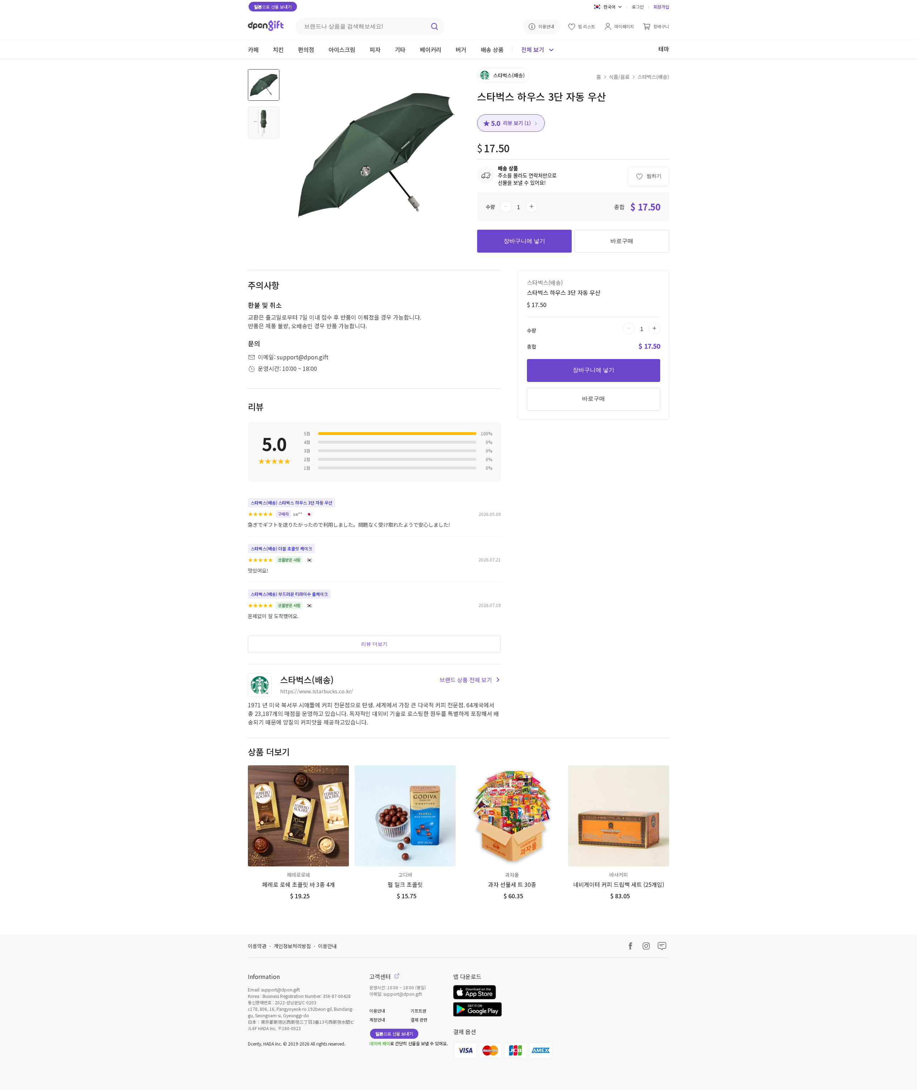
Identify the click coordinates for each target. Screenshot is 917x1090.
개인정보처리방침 (292, 946)
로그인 (638, 7)
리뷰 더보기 (374, 644)
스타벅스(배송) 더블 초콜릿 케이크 (281, 548)
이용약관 (257, 946)
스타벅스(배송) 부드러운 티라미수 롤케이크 (289, 594)
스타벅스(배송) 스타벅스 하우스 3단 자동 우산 (291, 502)
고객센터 (380, 976)
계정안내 (377, 1020)
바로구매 (621, 241)
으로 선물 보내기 (273, 7)
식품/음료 (619, 76)
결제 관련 (419, 1020)
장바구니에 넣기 (524, 241)
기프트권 (418, 1011)
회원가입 (661, 7)
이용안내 (327, 946)
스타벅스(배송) (653, 76)
